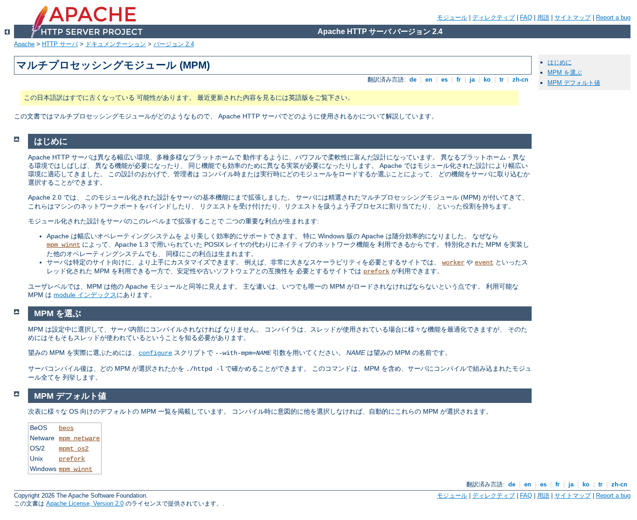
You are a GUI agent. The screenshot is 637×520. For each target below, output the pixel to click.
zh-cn (520, 79)
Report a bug (613, 17)
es (444, 79)
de (413, 79)
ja (472, 79)
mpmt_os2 (74, 448)
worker (453, 262)
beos (66, 428)
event (484, 262)
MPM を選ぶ (564, 72)
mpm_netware (79, 438)
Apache (24, 44)
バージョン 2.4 (173, 44)
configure (155, 353)
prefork (376, 271)
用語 (543, 17)
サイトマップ (572, 17)
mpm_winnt (63, 245)
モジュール (452, 17)
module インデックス (85, 294)
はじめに (559, 62)
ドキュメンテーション (115, 44)
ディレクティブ (493, 17)
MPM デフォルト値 (573, 82)
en (428, 79)
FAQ (526, 17)
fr (459, 79)
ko (487, 79)
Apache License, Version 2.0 (85, 503)
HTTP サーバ (60, 44)
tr (501, 79)
